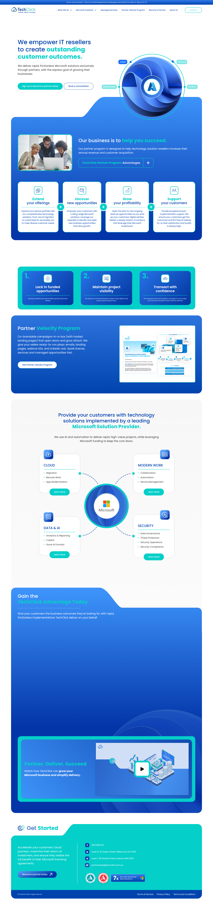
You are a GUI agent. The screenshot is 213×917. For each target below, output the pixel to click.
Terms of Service (145, 894)
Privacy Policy (163, 894)
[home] (23, 10)
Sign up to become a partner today (40, 86)
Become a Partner (157, 10)
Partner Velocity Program (133, 10)
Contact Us (193, 10)
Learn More (59, 492)
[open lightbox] (142, 769)
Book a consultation (78, 86)
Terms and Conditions (184, 894)
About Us (174, 10)
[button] (65, 10)
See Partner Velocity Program (37, 364)
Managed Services (109, 10)
